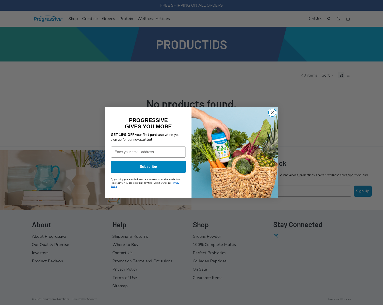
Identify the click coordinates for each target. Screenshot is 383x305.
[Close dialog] (272, 113)
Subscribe (148, 166)
